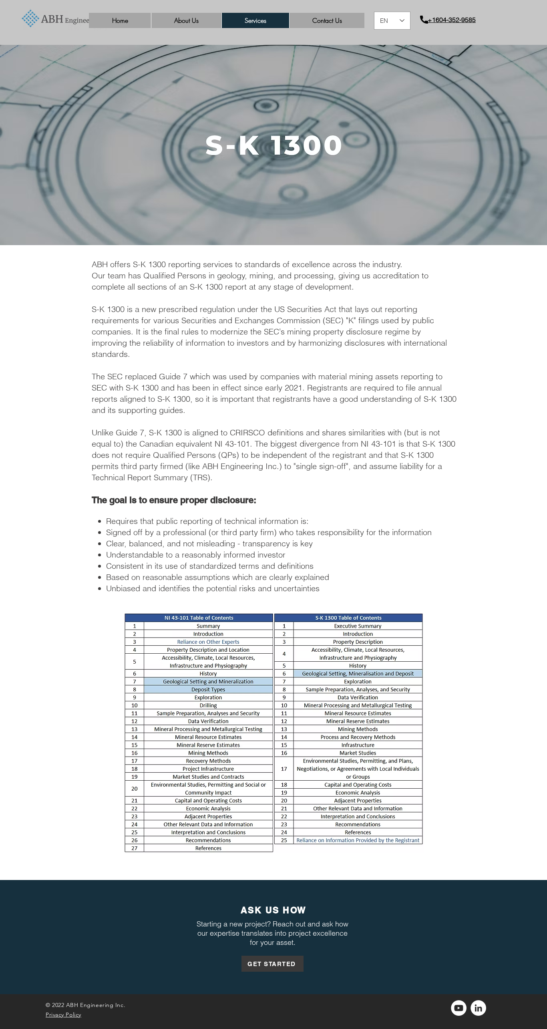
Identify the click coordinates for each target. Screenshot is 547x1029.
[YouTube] (459, 1008)
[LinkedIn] (478, 1008)
